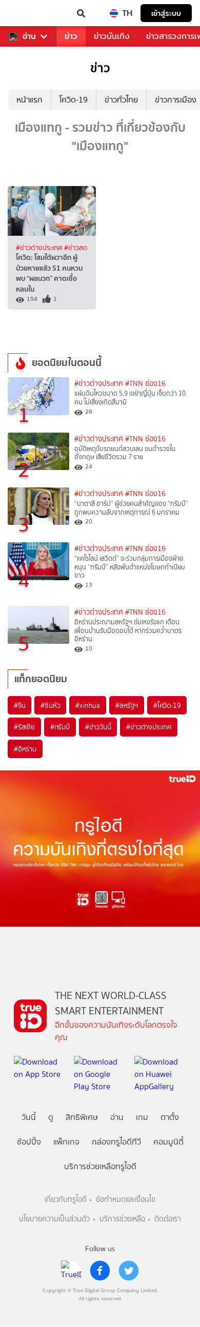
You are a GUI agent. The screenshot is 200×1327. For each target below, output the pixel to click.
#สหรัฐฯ (126, 705)
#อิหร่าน (25, 749)
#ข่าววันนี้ (98, 727)
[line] (71, 1270)
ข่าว (71, 36)
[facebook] (100, 1270)
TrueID (28, 13)
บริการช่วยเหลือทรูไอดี (100, 1166)
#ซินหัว (50, 705)
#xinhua (87, 705)
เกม (142, 1117)
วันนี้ (29, 1117)
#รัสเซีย (24, 727)
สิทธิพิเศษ (82, 1117)
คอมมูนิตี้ (168, 1142)
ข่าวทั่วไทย (121, 100)
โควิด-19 (73, 100)
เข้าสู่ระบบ (166, 13)
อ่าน (29, 36)
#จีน (19, 705)
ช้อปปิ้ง (29, 1142)
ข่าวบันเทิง (112, 36)
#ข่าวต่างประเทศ (40, 247)
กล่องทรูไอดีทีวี (116, 1142)
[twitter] (128, 1270)
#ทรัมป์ (60, 727)
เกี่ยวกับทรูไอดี (66, 1199)
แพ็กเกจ (66, 1142)
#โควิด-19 (167, 705)
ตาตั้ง (170, 1117)
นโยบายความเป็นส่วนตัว (54, 1219)
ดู (50, 1117)
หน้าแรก (29, 100)
